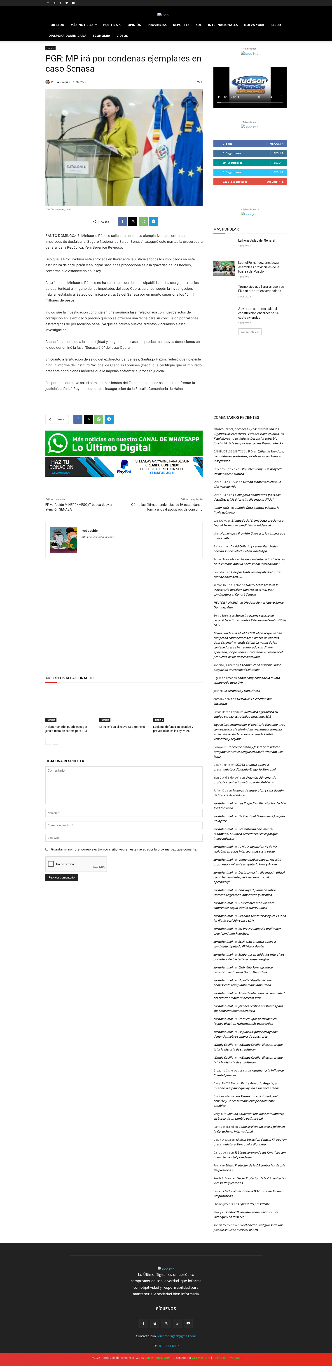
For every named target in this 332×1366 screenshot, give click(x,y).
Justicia (50, 48)
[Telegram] (153, 221)
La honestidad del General (256, 240)
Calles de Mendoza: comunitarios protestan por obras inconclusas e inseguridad (248, 456)
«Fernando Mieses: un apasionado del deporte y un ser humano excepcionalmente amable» (245, 1101)
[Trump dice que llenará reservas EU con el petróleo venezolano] (224, 292)
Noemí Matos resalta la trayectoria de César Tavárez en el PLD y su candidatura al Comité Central (245, 589)
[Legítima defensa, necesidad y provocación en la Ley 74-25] (178, 704)
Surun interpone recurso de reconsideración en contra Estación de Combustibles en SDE (249, 620)
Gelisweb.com (201, 1358)
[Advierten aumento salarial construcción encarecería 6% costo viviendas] (224, 314)
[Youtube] (73, 3)
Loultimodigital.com (158, 1358)
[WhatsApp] (143, 221)
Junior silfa (221, 508)
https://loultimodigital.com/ (98, 537)
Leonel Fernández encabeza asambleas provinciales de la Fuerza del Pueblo (258, 267)
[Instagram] (54, 3)
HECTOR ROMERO (225, 603)
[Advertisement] (124, 616)
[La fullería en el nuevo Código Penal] (124, 704)
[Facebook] (48, 3)
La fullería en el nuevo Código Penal (122, 726)
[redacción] (48, 82)
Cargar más (248, 332)
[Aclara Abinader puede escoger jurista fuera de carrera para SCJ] (70, 704)
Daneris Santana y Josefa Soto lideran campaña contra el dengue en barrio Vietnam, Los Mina (248, 751)
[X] (60, 3)
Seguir (278, 153)
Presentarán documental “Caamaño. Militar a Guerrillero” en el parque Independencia (245, 834)
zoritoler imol (223, 803)
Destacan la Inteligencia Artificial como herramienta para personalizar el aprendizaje (249, 877)
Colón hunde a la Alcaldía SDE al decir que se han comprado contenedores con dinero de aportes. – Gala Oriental (247, 638)
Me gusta (276, 143)
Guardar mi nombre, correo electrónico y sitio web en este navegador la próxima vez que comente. (124, 849)
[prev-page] (48, 742)
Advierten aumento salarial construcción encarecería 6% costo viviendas (258, 313)
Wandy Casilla (223, 1045)
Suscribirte (275, 181)
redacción (63, 82)
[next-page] (55, 742)
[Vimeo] (66, 3)
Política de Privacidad (227, 1358)
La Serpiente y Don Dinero (241, 691)
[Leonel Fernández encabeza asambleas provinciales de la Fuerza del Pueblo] (224, 268)
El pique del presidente (253, 1204)
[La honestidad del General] (224, 246)
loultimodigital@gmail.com (176, 1336)
